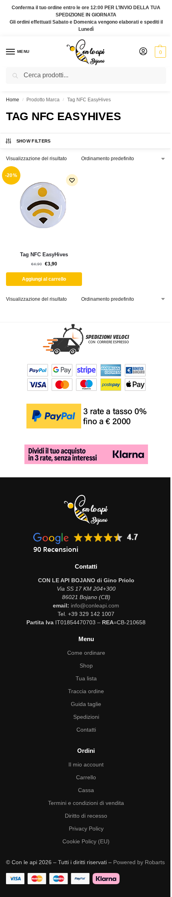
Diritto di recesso (86, 816)
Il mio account (86, 764)
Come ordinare (86, 653)
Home (12, 100)
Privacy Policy (86, 828)
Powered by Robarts (139, 862)
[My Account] (143, 51)
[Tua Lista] (72, 180)
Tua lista (86, 678)
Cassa (86, 790)
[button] (159, 52)
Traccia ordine (86, 691)
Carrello (86, 777)
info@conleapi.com (95, 605)
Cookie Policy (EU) (86, 841)
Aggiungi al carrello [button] (44, 279)
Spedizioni (86, 717)
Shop (86, 665)
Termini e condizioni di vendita (86, 803)
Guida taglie (86, 704)
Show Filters (33, 141)
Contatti (86, 729)
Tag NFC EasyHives (44, 254)
